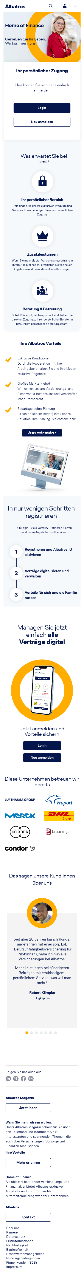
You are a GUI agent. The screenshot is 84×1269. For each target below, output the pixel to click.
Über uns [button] (12, 1228)
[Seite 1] (26, 1032)
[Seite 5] (45, 1032)
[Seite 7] (55, 1032)
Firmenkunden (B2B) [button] (21, 1262)
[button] (8, 1079)
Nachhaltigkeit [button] (17, 1245)
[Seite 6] (50, 1032)
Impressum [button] (14, 1267)
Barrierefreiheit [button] (17, 1249)
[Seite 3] (36, 1032)
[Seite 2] (31, 1032)
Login (42, 107)
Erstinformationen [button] (19, 1241)
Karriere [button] (12, 1232)
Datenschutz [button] (15, 1237)
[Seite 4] (41, 1032)
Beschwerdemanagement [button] (25, 1254)
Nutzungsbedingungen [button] (23, 1258)
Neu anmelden (42, 121)
